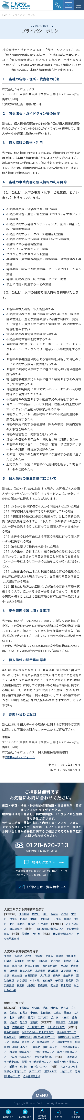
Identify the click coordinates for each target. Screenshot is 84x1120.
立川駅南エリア (35, 1027)
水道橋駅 (40, 970)
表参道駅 (22, 980)
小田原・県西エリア (21, 1056)
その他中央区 (11, 1061)
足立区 (23, 1022)
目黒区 (23, 919)
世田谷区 (46, 919)
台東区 (13, 919)
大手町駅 (45, 975)
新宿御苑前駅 (50, 965)
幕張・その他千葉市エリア (36, 1061)
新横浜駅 (43, 985)
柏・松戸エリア (39, 1066)
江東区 (57, 919)
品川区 (55, 1017)
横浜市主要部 (11, 1032)
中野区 (34, 919)
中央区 (36, 914)
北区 (12, 923)
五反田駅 (47, 980)
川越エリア (66, 1071)
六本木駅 (35, 980)
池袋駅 (39, 956)
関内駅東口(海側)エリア (50, 928)
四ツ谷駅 (66, 970)
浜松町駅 (71, 956)
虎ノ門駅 (55, 960)
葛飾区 (34, 1022)
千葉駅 (59, 980)
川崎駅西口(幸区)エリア (44, 1046)
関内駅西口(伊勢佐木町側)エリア (37, 1037)
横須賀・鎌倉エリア (21, 1051)
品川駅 (49, 956)
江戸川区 (43, 923)
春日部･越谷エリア (63, 933)
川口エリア (35, 1071)
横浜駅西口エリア (66, 1032)
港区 (45, 914)
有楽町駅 (19, 960)
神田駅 (64, 965)
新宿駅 (18, 956)
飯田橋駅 (53, 970)
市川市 (36, 933)
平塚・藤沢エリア (44, 1051)
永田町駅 (68, 975)
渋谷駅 (28, 956)
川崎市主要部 (64, 1042)
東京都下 (60, 1022)
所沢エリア (50, 1071)
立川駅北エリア (56, 1027)
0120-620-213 (47, 845)
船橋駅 (69, 980)
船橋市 (25, 933)
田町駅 (7, 960)
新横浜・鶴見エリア (23, 1042)
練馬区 (31, 923)
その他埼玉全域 (31, 1076)
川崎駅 (31, 985)
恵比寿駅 (17, 975)
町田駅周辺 (16, 928)
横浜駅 (20, 985)
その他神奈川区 (43, 1056)
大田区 (65, 1017)
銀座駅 (31, 960)
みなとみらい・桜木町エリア (38, 1032)
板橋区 (21, 923)
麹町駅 (56, 975)
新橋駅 (59, 956)
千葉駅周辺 (71, 1056)
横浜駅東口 (10, 1037)
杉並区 (13, 1022)
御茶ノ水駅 (26, 970)
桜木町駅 (66, 985)
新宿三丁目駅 (32, 965)
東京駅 (7, 956)
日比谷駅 (43, 960)
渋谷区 (64, 914)
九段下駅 (17, 965)
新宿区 (54, 914)
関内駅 (54, 985)
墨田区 (67, 919)
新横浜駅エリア (45, 1042)
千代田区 (24, 914)
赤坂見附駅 (31, 975)
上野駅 (13, 970)
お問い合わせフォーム (20, 757)
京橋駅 (67, 960)
